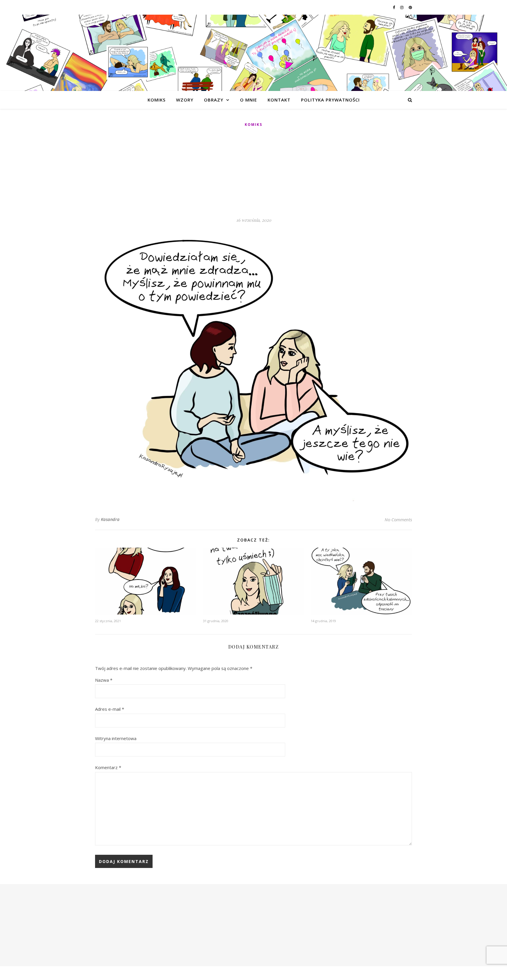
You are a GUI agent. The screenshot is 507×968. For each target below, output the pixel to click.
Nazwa (103, 680)
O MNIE (248, 100)
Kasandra (110, 519)
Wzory (184, 100)
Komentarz (108, 767)
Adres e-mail (109, 709)
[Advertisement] (253, 172)
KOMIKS (156, 100)
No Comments (398, 519)
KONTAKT (279, 100)
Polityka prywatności (330, 100)
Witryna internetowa (115, 738)
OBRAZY (213, 100)
